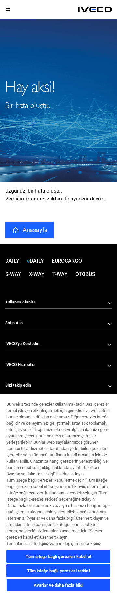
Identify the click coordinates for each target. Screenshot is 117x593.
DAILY (12, 261)
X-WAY (37, 274)
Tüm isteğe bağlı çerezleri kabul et (58, 556)
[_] (95, 9)
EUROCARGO (67, 261)
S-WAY (13, 274)
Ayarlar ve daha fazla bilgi (59, 585)
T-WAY (60, 274)
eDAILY (35, 261)
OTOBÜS (85, 274)
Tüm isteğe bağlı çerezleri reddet (58, 570)
